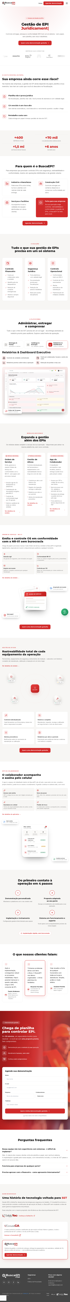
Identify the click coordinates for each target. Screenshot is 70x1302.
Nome (7, 1065)
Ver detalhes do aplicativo (11, 804)
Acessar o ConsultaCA (11, 1225)
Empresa (7, 1082)
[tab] (12, 345)
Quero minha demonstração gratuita (33, 1101)
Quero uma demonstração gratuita (34, 43)
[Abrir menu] (67, 3)
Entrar (40, 3)
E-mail (7, 1074)
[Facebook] (13, 1272)
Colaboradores (40, 1082)
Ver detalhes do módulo (12, 502)
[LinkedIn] (18, 1272)
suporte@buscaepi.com (55, 1275)
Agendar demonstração (34, 223)
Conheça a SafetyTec (26, 1206)
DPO (29, 1269)
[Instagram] (9, 1272)
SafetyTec (26, 1283)
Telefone (7, 1091)
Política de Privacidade (35, 1272)
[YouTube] (4, 1272)
